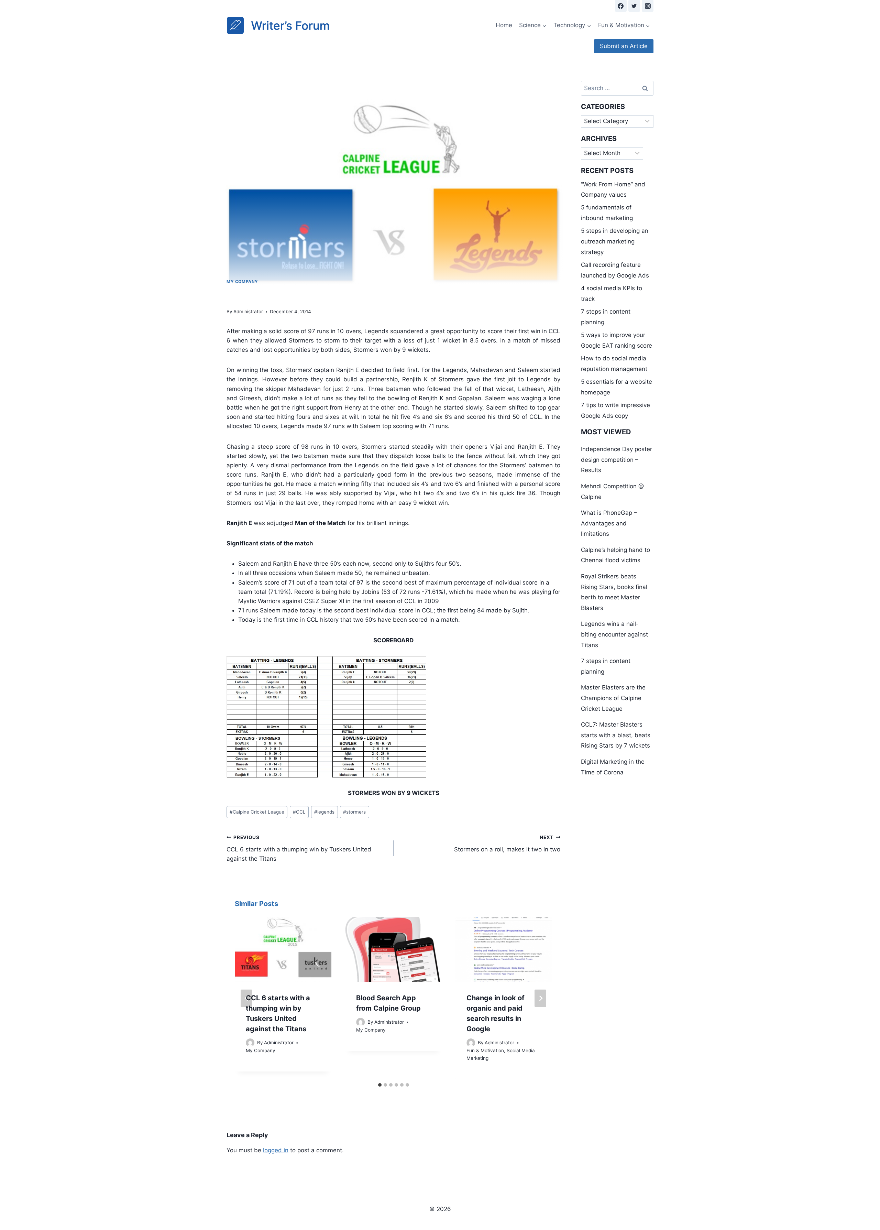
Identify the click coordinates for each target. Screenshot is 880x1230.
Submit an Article (624, 46)
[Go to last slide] (246, 998)
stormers (354, 812)
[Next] (540, 998)
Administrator (248, 311)
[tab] (380, 1085)
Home (504, 25)
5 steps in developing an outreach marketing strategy (614, 241)
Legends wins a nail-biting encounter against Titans (614, 634)
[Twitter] (634, 6)
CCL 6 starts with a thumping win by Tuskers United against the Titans (299, 848)
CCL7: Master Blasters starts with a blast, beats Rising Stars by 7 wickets (615, 735)
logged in (275, 1150)
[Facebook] (621, 6)
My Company (242, 281)
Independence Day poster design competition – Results (616, 460)
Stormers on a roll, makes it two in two (507, 844)
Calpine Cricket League (257, 812)
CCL (299, 812)
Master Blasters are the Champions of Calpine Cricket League (613, 698)
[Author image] (250, 1042)
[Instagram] (647, 6)
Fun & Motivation (485, 1050)
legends (324, 812)
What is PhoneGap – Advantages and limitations (609, 523)
